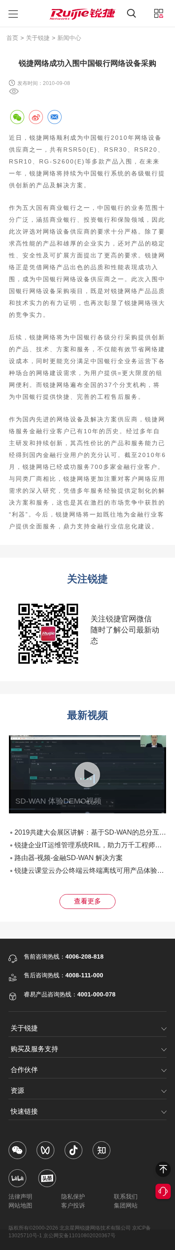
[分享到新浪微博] (36, 117)
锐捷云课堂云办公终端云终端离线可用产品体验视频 (92, 870)
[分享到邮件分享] (54, 117)
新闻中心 (69, 37)
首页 (12, 37)
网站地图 (20, 1205)
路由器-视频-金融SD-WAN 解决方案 (68, 857)
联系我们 (126, 1196)
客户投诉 (73, 1205)
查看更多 (87, 901)
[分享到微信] (17, 117)
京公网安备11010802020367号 (79, 1236)
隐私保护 (73, 1196)
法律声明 (20, 1196)
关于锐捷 (38, 37)
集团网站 (126, 1205)
